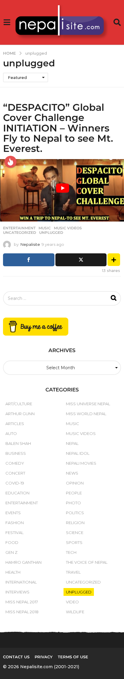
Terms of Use (73, 656)
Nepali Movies (81, 463)
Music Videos (68, 228)
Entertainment (19, 228)
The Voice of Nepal (86, 562)
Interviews (17, 592)
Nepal (72, 443)
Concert (15, 473)
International (21, 582)
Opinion (75, 483)
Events (13, 512)
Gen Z (11, 552)
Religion (75, 522)
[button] (7, 23)
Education (17, 492)
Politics (75, 512)
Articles (14, 423)
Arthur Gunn (20, 413)
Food (11, 542)
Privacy (44, 656)
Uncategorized (19, 232)
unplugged (51, 232)
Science (74, 532)
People (74, 492)
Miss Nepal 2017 (21, 601)
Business (15, 453)
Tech (71, 552)
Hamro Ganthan (23, 562)
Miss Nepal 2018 (22, 611)
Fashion (14, 522)
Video (72, 601)
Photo (73, 502)
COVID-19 (14, 483)
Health (12, 572)
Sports (74, 542)
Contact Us (16, 656)
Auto (11, 433)
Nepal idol (77, 453)
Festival (14, 532)
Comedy (14, 463)
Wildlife (75, 611)
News (72, 473)
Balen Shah (18, 443)
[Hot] (11, 162)
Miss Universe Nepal (88, 403)
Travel (73, 572)
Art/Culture (18, 403)
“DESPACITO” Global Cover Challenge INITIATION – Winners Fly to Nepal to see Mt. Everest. (58, 127)
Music (45, 228)
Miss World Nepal (86, 413)
